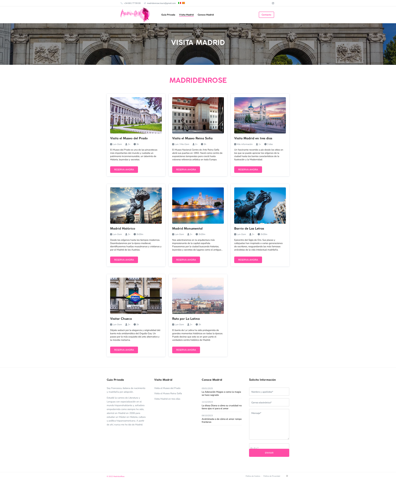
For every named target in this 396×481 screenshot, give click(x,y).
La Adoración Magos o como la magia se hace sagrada (221, 393)
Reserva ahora (124, 169)
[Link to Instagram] (273, 3)
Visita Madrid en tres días (167, 398)
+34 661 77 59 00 (132, 3)
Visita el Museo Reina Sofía (168, 393)
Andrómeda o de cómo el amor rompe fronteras (222, 420)
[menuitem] (131, 3)
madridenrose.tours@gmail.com (161, 3)
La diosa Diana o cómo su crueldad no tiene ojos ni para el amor (222, 407)
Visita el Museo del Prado (167, 388)
